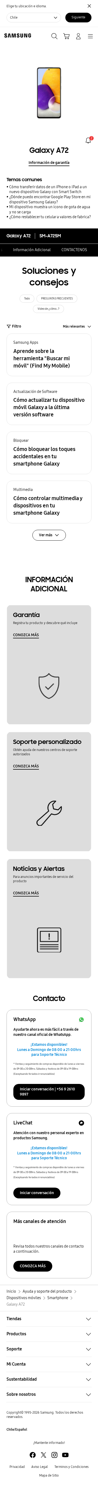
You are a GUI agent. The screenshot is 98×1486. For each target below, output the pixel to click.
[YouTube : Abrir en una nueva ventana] (65, 1455)
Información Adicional (32, 250)
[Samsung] (16, 35)
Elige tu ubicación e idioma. (27, 6)
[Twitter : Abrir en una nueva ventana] (43, 1455)
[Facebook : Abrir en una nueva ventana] (32, 1455)
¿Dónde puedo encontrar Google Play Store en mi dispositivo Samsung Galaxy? (50, 199)
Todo (27, 298)
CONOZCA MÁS (26, 635)
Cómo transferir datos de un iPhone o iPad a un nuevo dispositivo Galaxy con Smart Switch (48, 189)
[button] (49, 354)
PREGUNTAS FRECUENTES (57, 298)
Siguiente (78, 17)
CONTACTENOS (74, 250)
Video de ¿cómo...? (48, 309)
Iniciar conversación (37, 1193)
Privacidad (17, 1467)
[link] (88, 140)
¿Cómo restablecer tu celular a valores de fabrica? (50, 217)
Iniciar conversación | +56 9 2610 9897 (47, 1092)
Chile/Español (17, 1429)
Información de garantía (49, 162)
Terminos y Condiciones (71, 1467)
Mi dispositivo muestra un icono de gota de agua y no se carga (49, 209)
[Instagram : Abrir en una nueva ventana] (54, 1455)
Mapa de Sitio (49, 1475)
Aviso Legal (39, 1467)
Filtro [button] (16, 326)
